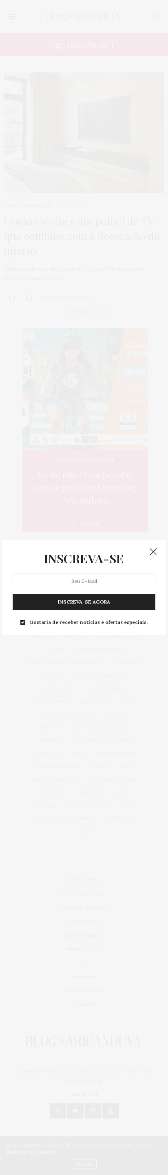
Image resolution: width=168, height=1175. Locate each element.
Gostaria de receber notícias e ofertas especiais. (88, 622)
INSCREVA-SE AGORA (84, 602)
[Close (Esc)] (153, 552)
